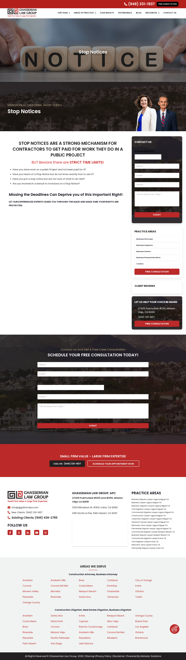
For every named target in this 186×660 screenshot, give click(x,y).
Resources (151, 12)
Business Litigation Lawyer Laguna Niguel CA (151, 506)
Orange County (31, 602)
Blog (138, 12)
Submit (157, 214)
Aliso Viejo (112, 621)
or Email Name (93, 381)
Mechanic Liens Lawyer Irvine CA (146, 545)
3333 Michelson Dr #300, (95, 507)
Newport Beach (87, 591)
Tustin (138, 596)
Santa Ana (85, 596)
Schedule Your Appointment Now (113, 463)
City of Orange (143, 580)
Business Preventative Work (148, 257)
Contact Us (169, 12)
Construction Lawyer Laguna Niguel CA (149, 515)
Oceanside (113, 591)
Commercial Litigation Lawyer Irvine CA (149, 538)
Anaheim (28, 580)
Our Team (63, 12)
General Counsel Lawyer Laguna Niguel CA (150, 522)
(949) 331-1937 (146, 317)
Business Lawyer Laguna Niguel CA (146, 502)
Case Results (107, 12)
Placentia (28, 596)
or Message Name (144, 151)
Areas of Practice (84, 12)
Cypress (83, 621)
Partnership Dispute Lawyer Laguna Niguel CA (151, 528)
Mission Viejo (58, 632)
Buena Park (141, 621)
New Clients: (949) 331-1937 (27, 512)
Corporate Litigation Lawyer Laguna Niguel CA (152, 518)
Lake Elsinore (86, 643)
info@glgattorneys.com (25, 507)
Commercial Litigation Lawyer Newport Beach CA (153, 532)
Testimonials (125, 12)
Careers (139, 264)
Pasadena (84, 637)
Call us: (67, 463)
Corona (27, 585)
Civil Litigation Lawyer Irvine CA (145, 541)
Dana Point (57, 621)
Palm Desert (29, 643)
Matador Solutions (150, 656)
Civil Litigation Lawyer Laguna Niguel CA (149, 509)
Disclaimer (119, 656)
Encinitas (112, 585)
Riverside (56, 596)
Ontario (139, 591)
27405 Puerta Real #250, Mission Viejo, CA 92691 (156, 310)
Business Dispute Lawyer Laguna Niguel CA (150, 499)
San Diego (56, 643)
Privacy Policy (103, 656)
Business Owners (143, 251)
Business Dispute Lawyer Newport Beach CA (151, 535)
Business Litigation (144, 245)
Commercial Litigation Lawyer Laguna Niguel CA (153, 512)
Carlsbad (112, 580)
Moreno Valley (31, 591)
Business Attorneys (144, 239)
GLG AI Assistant (174, 629)
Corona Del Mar (59, 585)
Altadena (112, 637)
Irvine (138, 585)
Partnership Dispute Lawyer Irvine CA (148, 548)
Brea (81, 580)
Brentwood (141, 637)
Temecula (112, 596)
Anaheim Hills (58, 580)
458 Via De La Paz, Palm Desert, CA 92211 (94, 513)
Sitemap (90, 656)
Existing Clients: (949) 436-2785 (34, 518)
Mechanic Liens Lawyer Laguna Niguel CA (150, 525)
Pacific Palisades (60, 637)
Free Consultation (157, 271)
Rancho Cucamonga (90, 626)
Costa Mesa (86, 585)
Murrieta (55, 591)
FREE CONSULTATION (167, 4)
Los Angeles (142, 626)
